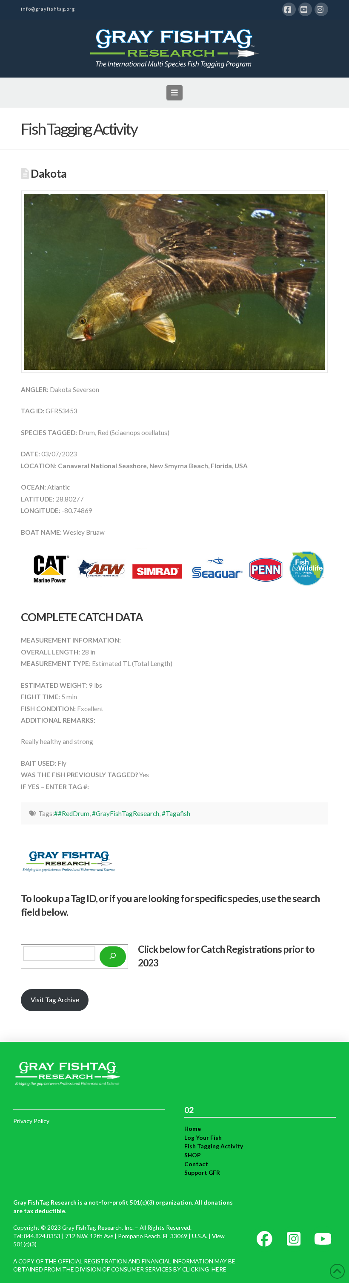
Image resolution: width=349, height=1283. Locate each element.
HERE (219, 1269)
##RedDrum (71, 813)
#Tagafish (176, 813)
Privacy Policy (31, 1120)
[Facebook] (289, 9)
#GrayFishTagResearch (125, 813)
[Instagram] (321, 9)
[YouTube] (305, 9)
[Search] (113, 956)
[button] (174, 92)
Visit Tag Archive (55, 999)
